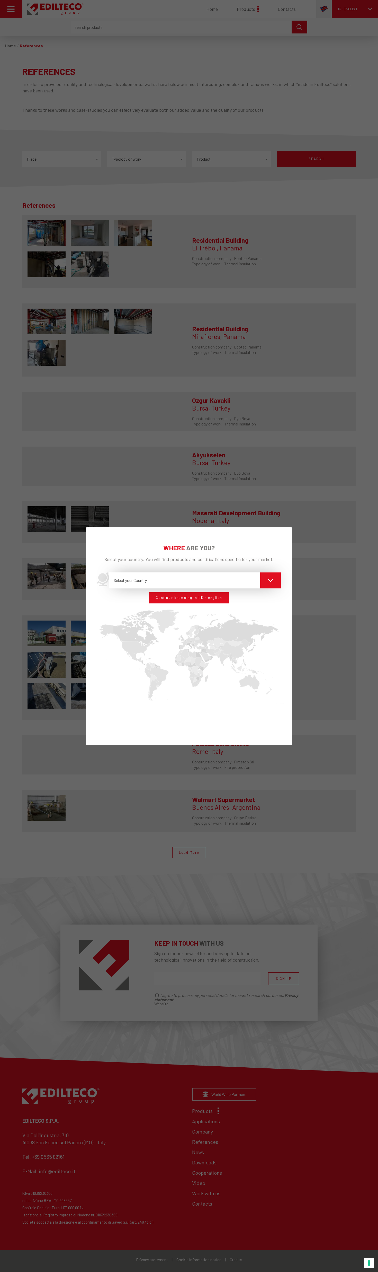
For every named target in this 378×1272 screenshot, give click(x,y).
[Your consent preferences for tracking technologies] (369, 1263)
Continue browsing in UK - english (189, 598)
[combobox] (195, 580)
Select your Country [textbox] (130, 580)
